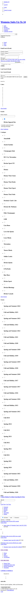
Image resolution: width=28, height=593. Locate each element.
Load (5, 45)
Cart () (6, 4)
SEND (2, 65)
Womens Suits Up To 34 (13, 22)
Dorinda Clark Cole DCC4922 (11, 540)
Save (5, 44)
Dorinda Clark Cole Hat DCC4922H (13, 547)
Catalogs (6, 30)
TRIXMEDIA (10, 590)
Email (5, 42)
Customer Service (8, 31)
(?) (13, 60)
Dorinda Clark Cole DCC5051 (19, 525)
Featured (6, 507)
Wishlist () (6, 2)
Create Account (7, 10)
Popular (6, 510)
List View (8, 504)
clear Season (4, 296)
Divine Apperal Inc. (8, 566)
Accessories (7, 28)
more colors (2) (7, 525)
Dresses (6, 27)
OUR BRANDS (5, 560)
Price (5, 511)
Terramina (6, 567)
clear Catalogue (4, 129)
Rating (5, 514)
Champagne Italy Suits (9, 564)
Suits (5, 25)
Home (5, 553)
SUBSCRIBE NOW (5, 587)
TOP (2, 591)
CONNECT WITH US (7, 570)
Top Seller (6, 512)
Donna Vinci (7, 563)
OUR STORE (4, 550)
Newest (5, 508)
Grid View (3, 504)
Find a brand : (4, 114)
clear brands (4, 108)
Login (5, 7)
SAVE (25, 77)
